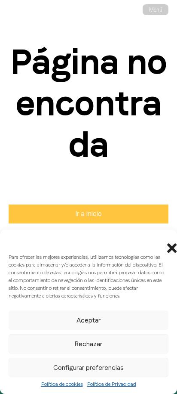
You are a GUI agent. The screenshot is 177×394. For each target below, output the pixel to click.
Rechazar (88, 344)
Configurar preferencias (88, 368)
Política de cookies (62, 384)
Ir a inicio (88, 214)
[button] (164, 240)
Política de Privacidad (111, 384)
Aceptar (88, 320)
